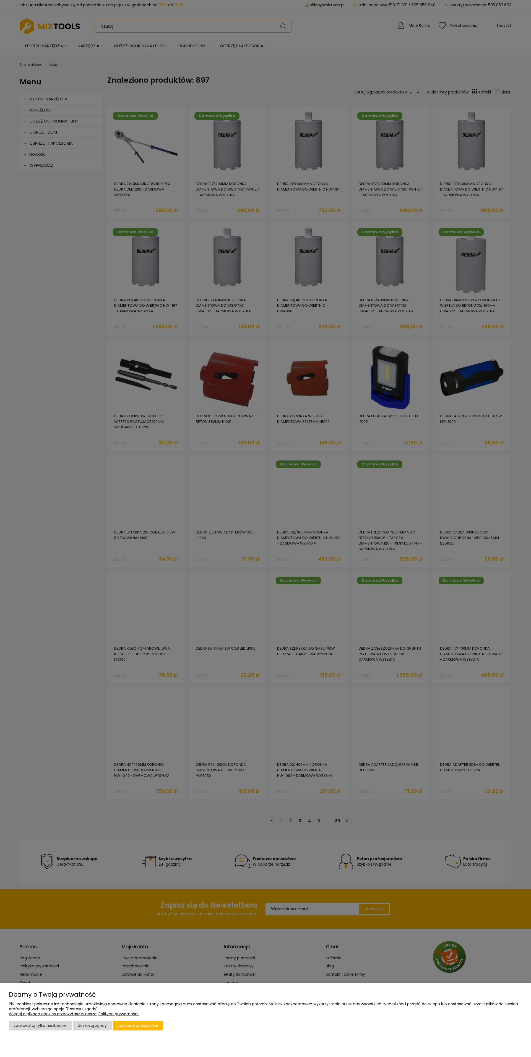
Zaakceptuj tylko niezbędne (40, 1025)
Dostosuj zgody (92, 1025)
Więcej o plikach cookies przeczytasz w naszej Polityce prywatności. (74, 1014)
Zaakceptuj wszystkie (138, 1025)
